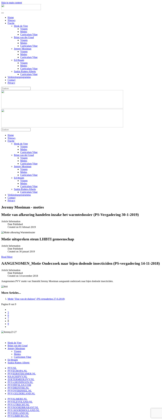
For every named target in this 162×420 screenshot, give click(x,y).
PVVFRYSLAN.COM (19, 385)
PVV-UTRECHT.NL (18, 404)
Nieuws (11, 20)
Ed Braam (19, 60)
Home (11, 17)
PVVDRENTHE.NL (18, 388)
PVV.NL (12, 368)
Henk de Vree (21, 26)
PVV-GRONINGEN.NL (20, 382)
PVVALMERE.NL (17, 399)
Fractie (11, 23)
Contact (11, 80)
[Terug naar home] (21, 9)
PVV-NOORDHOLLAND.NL (24, 410)
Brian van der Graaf (24, 37)
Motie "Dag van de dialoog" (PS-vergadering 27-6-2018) (36, 299)
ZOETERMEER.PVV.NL (21, 379)
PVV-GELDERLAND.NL (21, 393)
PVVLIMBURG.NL (18, 416)
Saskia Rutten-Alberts (25, 71)
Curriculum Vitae (28, 34)
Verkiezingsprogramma (19, 77)
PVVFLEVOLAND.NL (20, 401)
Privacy (11, 82)
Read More (6, 257)
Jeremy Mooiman (22, 48)
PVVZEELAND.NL (18, 413)
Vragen (24, 28)
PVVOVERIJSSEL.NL (20, 390)
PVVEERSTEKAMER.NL (22, 373)
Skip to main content (11, 2)
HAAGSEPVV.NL (17, 376)
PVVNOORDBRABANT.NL (23, 407)
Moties (23, 31)
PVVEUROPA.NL (17, 370)
